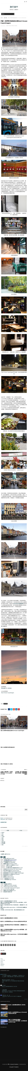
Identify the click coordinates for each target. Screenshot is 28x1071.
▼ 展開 (7, 830)
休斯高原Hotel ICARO (9, 878)
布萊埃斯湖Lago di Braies (10, 879)
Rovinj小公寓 (9, 866)
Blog (2, 958)
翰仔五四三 (4, 974)
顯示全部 (25, 999)
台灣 (2, 840)
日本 (2, 834)
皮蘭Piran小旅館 (12, 865)
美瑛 (8, 884)
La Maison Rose (10, 877)
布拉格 (12, 869)
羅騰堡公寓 (10, 863)
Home (2, 17)
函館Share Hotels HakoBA (10, 885)
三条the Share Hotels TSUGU (10, 886)
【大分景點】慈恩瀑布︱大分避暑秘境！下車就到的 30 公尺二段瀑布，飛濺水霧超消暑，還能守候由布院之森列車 (13, 976)
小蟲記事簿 (4, 989)
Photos (2, 965)
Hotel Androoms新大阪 (8, 889)
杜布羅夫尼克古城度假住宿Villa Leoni (14, 867)
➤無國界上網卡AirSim (5, 854)
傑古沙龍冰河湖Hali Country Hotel (11, 870)
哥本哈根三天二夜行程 (6, 688)
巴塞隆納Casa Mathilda (9, 862)
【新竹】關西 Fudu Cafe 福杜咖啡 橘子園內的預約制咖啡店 (13, 981)
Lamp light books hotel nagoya (12, 887)
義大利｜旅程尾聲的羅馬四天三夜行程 (9, 901)
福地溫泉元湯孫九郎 (7, 891)
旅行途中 (14, 6)
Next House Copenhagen (7, 692)
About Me (3, 960)
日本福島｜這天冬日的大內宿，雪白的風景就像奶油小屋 (12, 909)
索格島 (4, 875)
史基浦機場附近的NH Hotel (9, 861)
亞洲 (2, 839)
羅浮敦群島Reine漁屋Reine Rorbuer (11, 874)
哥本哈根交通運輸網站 (18, 603)
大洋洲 (2, 836)
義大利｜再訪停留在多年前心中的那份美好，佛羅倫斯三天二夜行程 (14, 905)
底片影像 (3, 843)
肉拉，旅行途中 (9, 819)
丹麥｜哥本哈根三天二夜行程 (7, 764)
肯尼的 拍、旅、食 (6, 995)
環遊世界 (2, 964)
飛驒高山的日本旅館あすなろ (9, 890)
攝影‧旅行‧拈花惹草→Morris (8, 979)
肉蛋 (2, 844)
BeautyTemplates (14, 1064)
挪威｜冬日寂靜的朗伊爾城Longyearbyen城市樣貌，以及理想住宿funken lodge (14, 903)
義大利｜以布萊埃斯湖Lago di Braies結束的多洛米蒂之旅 (14, 921)
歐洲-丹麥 (5, 17)
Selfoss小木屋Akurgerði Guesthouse (12, 871)
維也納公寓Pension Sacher (10, 859)
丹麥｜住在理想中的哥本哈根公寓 (7, 747)
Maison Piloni (9, 875)
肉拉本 (2, 832)
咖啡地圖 (3, 842)
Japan (2, 961)
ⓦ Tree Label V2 (24, 846)
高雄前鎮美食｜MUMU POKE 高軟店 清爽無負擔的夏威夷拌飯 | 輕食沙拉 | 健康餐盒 (13, 991)
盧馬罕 (4, 877)
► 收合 (20, 830)
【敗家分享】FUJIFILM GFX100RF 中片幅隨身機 (11, 996)
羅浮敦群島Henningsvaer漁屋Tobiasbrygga (13, 873)
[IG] (24, 1)
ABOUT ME (3, 822)
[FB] (26, 1)
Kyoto (2, 963)
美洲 (2, 838)
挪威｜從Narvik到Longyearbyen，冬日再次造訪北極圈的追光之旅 (14, 908)
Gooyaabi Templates (14, 1067)
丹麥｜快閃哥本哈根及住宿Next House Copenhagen (12, 730)
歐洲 (2, 835)
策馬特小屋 (8, 858)
